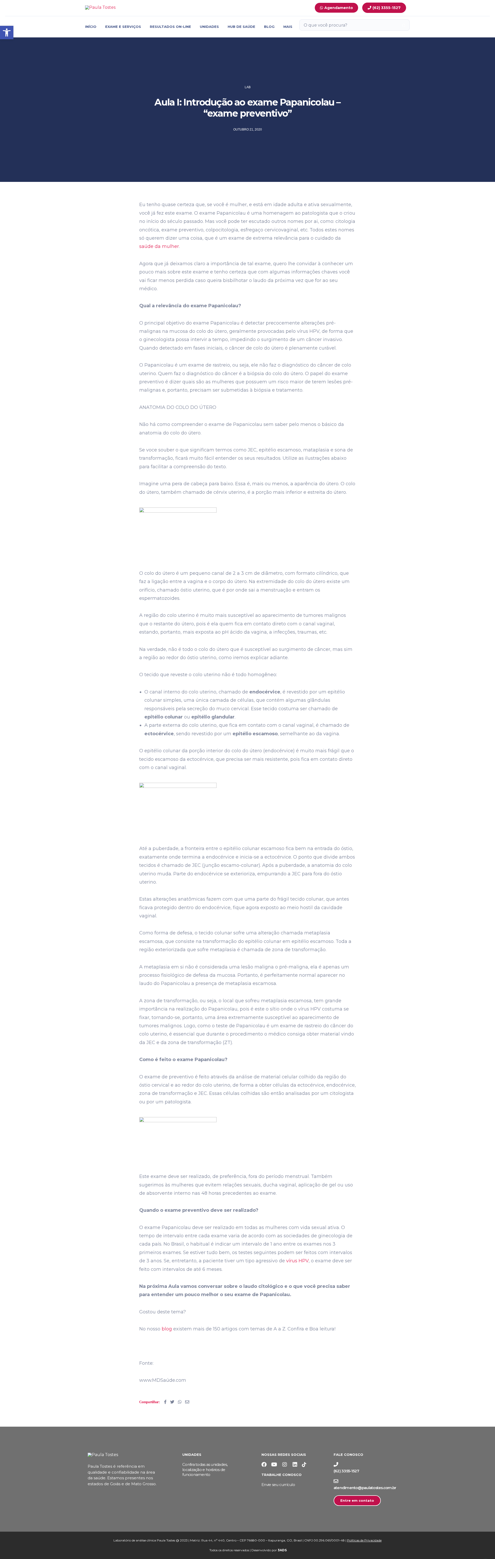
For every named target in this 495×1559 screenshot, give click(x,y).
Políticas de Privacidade (364, 1540)
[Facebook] (264, 1464)
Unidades (209, 27)
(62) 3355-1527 (346, 1470)
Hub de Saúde (241, 27)
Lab (248, 87)
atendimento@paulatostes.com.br (365, 1487)
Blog (269, 27)
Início (90, 27)
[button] (6, 32)
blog (167, 1329)
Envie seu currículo (278, 1484)
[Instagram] (284, 1464)
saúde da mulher (159, 246)
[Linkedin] (295, 1464)
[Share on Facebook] (165, 1402)
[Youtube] (274, 1464)
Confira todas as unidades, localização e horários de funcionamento (205, 1469)
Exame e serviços (123, 27)
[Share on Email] (187, 1402)
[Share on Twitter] (172, 1402)
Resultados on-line (170, 27)
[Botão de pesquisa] (404, 25)
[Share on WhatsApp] (180, 1402)
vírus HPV (297, 1261)
